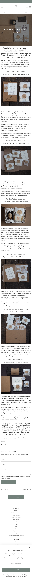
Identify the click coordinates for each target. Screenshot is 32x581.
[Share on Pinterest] (5, 445)
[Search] (26, 6)
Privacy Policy (25, 476)
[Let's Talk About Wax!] (30, 490)
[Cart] (30, 6)
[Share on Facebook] (1, 445)
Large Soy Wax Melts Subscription (16, 309)
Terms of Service (4, 478)
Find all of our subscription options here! (16, 438)
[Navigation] (2, 7)
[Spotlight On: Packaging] (1, 490)
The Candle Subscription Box (16, 199)
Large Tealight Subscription (16, 140)
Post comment (8, 482)
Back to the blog (16, 497)
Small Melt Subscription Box (16, 254)
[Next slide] (31, 2)
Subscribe (16, 569)
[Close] (29, 547)
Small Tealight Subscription (16, 71)
